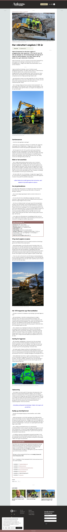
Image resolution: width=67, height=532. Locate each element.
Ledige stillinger (31, 514)
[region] (13, 523)
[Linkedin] (11, 517)
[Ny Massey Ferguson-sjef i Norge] (19, 494)
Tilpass (6, 527)
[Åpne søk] (54, 4)
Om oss (21, 510)
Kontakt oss (22, 511)
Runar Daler (16, 48)
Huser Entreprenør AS (23, 469)
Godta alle (19, 527)
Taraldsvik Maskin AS (23, 464)
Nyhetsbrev (22, 513)
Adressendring (31, 511)
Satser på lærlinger (31, 499)
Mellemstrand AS (22, 466)
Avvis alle (12, 527)
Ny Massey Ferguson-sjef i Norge (18, 499)
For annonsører (31, 513)
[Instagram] (14, 514)
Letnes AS (21, 475)
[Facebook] (11, 514)
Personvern (34, 530)
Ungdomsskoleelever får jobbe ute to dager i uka (47, 499)
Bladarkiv (30, 510)
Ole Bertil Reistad (22, 471)
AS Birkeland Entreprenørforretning (26, 467)
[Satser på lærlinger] (33, 494)
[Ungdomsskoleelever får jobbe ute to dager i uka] (48, 494)
